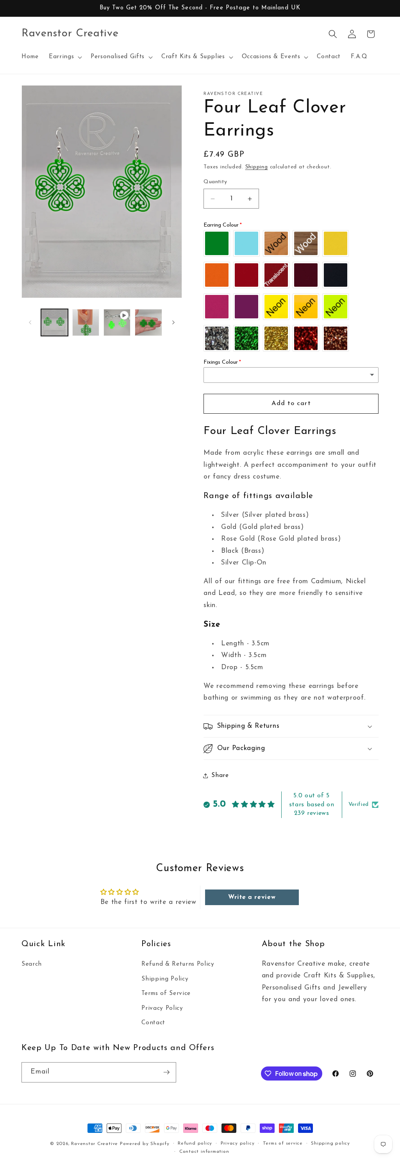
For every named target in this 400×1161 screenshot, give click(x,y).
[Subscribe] (166, 1072)
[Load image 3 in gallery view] (148, 322)
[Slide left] (30, 322)
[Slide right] (173, 322)
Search (31, 964)
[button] (65, 57)
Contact (153, 1023)
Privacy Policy (162, 1008)
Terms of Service (166, 993)
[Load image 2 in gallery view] (85, 322)
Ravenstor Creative (94, 1143)
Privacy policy (238, 1143)
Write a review (251, 897)
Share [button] (220, 775)
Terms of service (283, 1143)
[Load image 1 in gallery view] (54, 322)
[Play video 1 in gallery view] (117, 322)
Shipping (256, 167)
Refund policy (195, 1143)
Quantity (215, 182)
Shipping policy (330, 1143)
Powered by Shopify (145, 1143)
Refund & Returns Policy (177, 964)
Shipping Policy (164, 979)
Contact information (204, 1151)
